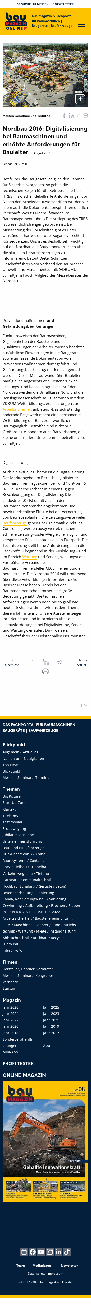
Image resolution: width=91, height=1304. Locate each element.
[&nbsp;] (45, 75)
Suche (26, 4)
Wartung (29, 556)
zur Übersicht (12, 662)
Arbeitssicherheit (17, 409)
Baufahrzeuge (15, 522)
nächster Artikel (83, 662)
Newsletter (64, 4)
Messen (43, 4)
